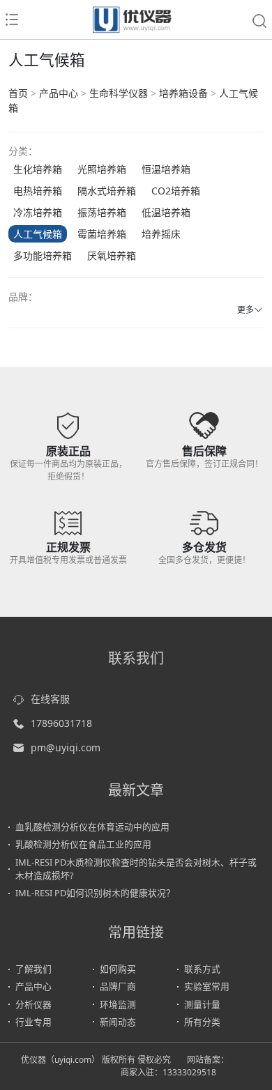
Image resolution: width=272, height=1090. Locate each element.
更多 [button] (245, 310)
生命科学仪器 (118, 93)
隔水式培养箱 (106, 190)
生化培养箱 (37, 169)
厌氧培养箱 (111, 255)
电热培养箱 (37, 190)
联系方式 (202, 968)
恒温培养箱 (166, 169)
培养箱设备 (183, 93)
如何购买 (118, 968)
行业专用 (33, 1021)
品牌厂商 (118, 986)
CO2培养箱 (175, 190)
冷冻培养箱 (37, 212)
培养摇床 (161, 233)
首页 (18, 93)
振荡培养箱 (101, 212)
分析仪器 (33, 1004)
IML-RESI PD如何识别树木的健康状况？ (95, 892)
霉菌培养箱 (101, 233)
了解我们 (33, 968)
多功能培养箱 (42, 255)
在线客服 (50, 698)
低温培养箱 (166, 212)
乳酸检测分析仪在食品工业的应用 (83, 844)
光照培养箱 (101, 169)
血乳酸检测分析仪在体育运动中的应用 (92, 826)
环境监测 (118, 1004)
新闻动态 (118, 1021)
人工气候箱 (37, 233)
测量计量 (202, 1004)
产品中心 (58, 93)
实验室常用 (206, 986)
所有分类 (202, 1021)
